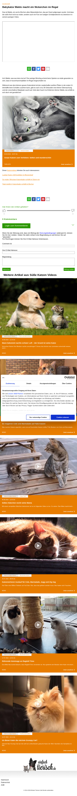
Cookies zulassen (63, 417)
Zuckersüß (6, 4)
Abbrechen (6, 269)
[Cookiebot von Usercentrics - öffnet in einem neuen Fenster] (66, 377)
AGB (2, 785)
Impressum (5, 780)
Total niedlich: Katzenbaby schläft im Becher (18, 184)
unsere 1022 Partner (15, 393)
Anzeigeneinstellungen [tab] (48, 383)
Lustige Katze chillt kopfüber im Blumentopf (17, 175)
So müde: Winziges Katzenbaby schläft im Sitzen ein (21, 179)
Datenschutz (5, 782)
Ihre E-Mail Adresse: (10, 250)
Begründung (6, 257)
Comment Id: (7, 244)
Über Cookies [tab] (67, 383)
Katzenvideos (12, 170)
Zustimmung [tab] (10, 383)
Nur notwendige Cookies (38, 417)
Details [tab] (28, 383)
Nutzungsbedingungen (48, 233)
